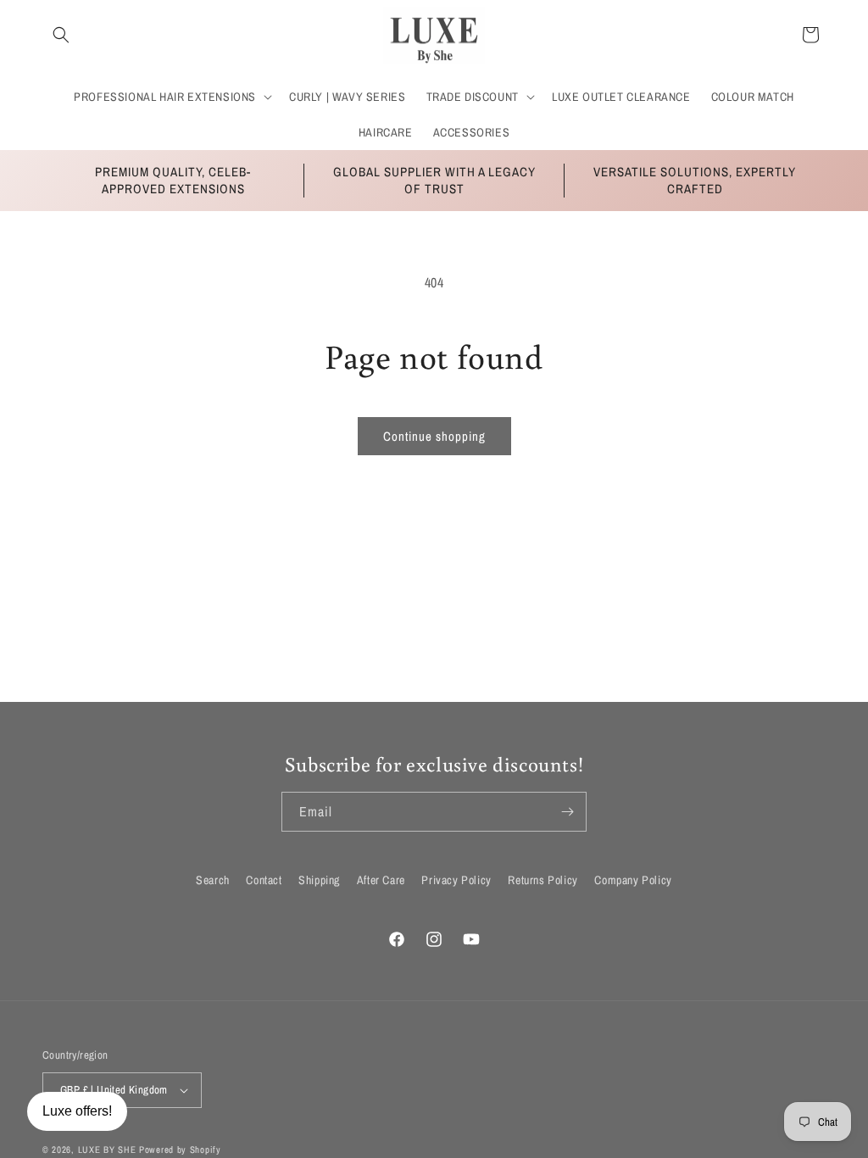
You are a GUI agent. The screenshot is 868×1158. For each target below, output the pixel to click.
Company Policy (632, 880)
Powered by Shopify (180, 1149)
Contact (263, 880)
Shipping (319, 880)
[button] (61, 34)
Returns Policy (542, 880)
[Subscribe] (567, 812)
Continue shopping (434, 436)
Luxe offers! (77, 1111)
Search (213, 880)
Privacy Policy (456, 880)
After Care (381, 880)
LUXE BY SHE (107, 1149)
